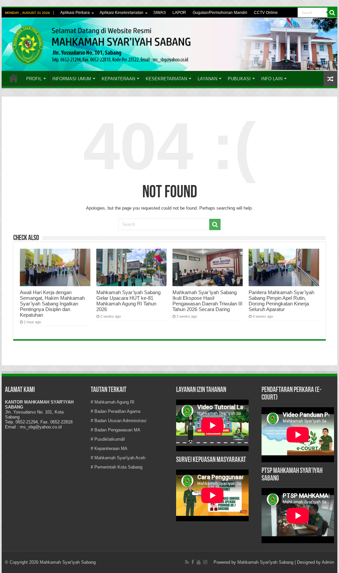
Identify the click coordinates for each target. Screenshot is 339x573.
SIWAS (159, 12)
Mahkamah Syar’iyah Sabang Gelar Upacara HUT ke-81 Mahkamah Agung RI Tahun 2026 (128, 300)
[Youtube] (198, 562)
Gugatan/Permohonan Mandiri (220, 12)
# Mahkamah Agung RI (112, 402)
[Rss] (186, 562)
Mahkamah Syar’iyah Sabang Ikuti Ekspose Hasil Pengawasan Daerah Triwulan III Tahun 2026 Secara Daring (207, 300)
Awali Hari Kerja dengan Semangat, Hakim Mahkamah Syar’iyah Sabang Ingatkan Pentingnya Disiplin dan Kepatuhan (52, 303)
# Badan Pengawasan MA (115, 429)
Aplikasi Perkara (75, 12)
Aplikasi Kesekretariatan (121, 12)
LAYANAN (207, 78)
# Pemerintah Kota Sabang (116, 467)
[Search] (332, 13)
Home (13, 78)
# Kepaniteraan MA (109, 448)
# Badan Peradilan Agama (115, 411)
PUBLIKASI (239, 78)
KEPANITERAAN (118, 78)
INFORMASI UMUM (71, 78)
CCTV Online (266, 12)
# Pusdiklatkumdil (108, 439)
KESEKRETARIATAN (166, 78)
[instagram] (205, 562)
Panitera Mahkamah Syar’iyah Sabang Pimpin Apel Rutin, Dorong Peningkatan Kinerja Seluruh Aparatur (281, 300)
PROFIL (34, 78)
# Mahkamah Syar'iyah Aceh (118, 457)
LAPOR (179, 12)
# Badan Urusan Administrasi (118, 420)
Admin (328, 562)
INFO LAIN (271, 78)
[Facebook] (193, 562)
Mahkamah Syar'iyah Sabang (265, 562)
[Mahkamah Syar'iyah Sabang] (169, 44)
